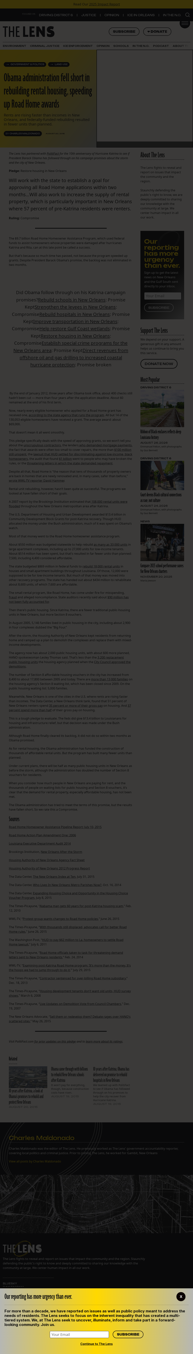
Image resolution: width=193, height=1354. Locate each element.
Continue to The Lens (96, 1344)
